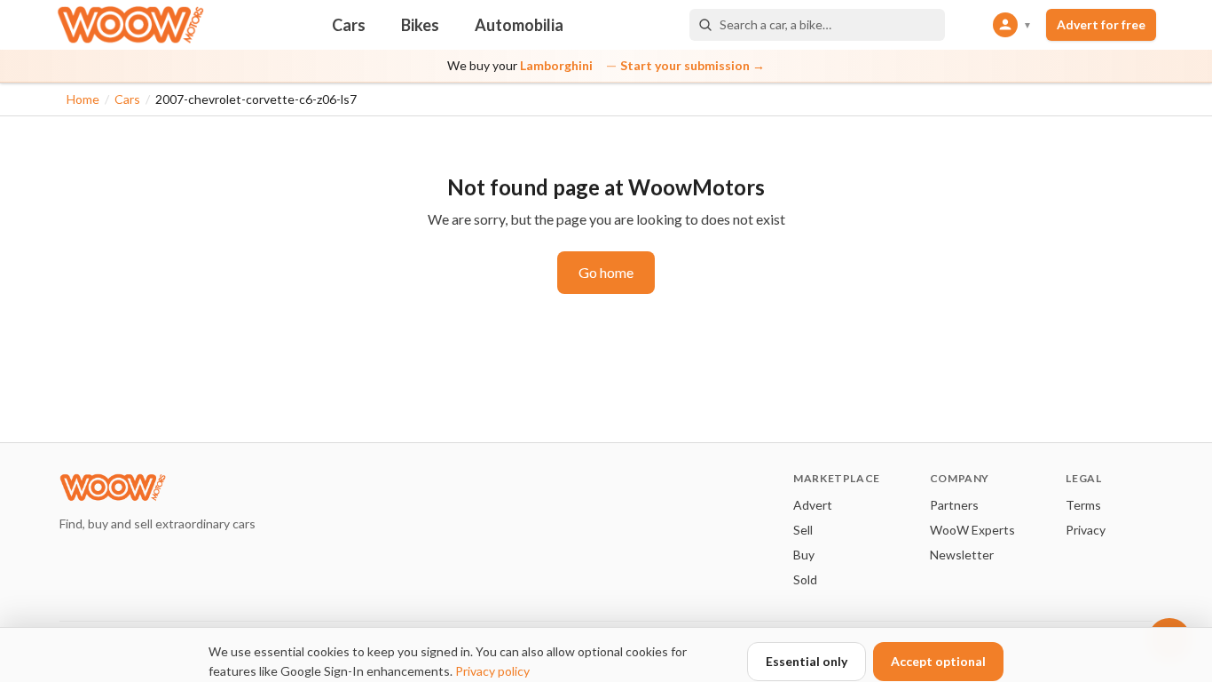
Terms (1083, 504)
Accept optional (938, 661)
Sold (805, 579)
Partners (954, 504)
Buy (804, 554)
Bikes (420, 25)
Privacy (1086, 529)
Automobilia (519, 25)
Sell (803, 529)
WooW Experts (972, 529)
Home (83, 99)
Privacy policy (492, 670)
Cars (349, 25)
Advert (812, 504)
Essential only (806, 661)
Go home (606, 272)
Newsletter (962, 554)
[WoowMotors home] (130, 25)
